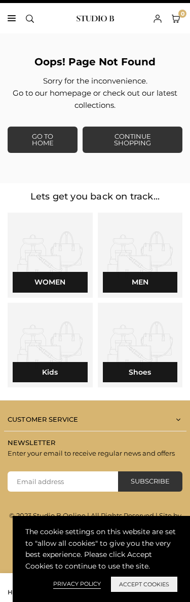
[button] (176, 18)
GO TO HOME (43, 139)
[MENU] (12, 18)
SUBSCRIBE (150, 481)
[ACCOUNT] (157, 18)
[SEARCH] (30, 18)
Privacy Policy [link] (77, 583)
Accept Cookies (144, 584)
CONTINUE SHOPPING (132, 139)
